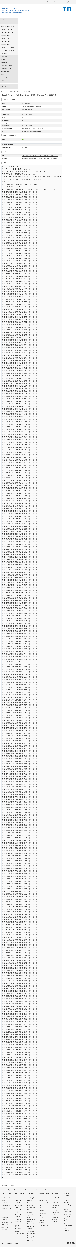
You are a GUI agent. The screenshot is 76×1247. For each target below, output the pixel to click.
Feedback (9, 1243)
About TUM (6, 1193)
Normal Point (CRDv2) (8, 26)
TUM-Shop (42, 1225)
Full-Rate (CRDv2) (7, 29)
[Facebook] (68, 1243)
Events (41, 1210)
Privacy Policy (4, 1185)
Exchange (55, 1210)
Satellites (4, 62)
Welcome (4, 20)
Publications (5, 1203)
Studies (30, 1193)
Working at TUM (6, 1222)
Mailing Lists (5, 71)
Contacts (30, 1240)
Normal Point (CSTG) (7, 44)
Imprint (12, 1185)
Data (2, 23)
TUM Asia (55, 1202)
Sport (41, 1205)
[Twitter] (70, 1243)
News (3, 1200)
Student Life (43, 1200)
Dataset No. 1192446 (25, 91)
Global (55, 1193)
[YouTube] (73, 1243)
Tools (2, 74)
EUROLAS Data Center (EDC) (10, 8)
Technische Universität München (11, 12)
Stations (3, 59)
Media (16, 1243)
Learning (30, 1200)
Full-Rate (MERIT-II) (7, 47)
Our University (5, 1198)
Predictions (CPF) (6, 41)
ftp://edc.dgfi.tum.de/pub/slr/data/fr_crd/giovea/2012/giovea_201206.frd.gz (39, 158)
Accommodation (44, 1203)
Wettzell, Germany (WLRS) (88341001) (31, 106)
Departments (5, 1205)
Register (49, 2)
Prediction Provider (7, 65)
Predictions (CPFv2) (7, 32)
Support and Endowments (68, 1220)
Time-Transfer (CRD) (7, 50)
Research (19, 1193)
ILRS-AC (4, 86)
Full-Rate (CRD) (6, 38)
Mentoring (42, 1213)
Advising (30, 1212)
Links (2, 80)
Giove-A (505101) (26, 103)
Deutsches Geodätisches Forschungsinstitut (15, 10)
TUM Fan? (4, 1225)
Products (4, 56)
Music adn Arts (44, 1208)
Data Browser (5, 53)
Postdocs (18, 1228)
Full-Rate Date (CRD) (14, 91)
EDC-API (4, 77)
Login (55, 2)
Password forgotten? (65, 2)
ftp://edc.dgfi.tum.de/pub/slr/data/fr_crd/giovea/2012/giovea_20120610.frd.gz (40, 155)
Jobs (2, 1243)
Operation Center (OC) (8, 68)
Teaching (30, 1198)
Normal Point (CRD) (7, 35)
